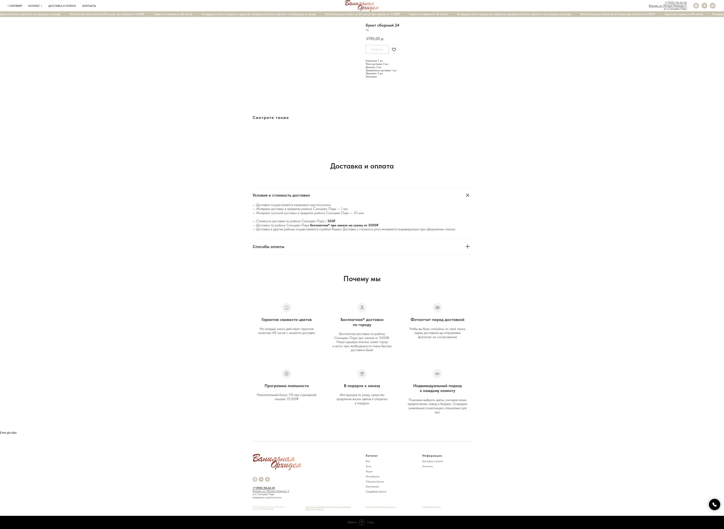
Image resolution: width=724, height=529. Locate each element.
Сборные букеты (375, 481)
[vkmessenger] (696, 5)
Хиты (368, 466)
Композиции (372, 486)
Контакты (89, 5)
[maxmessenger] (713, 5)
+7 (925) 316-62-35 (676, 2)
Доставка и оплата (62, 5)
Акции (369, 471)
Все (368, 461)
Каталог (34, 5)
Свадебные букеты (376, 491)
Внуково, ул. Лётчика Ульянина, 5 (668, 5)
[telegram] (704, 5)
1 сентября (15, 5)
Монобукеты (373, 476)
